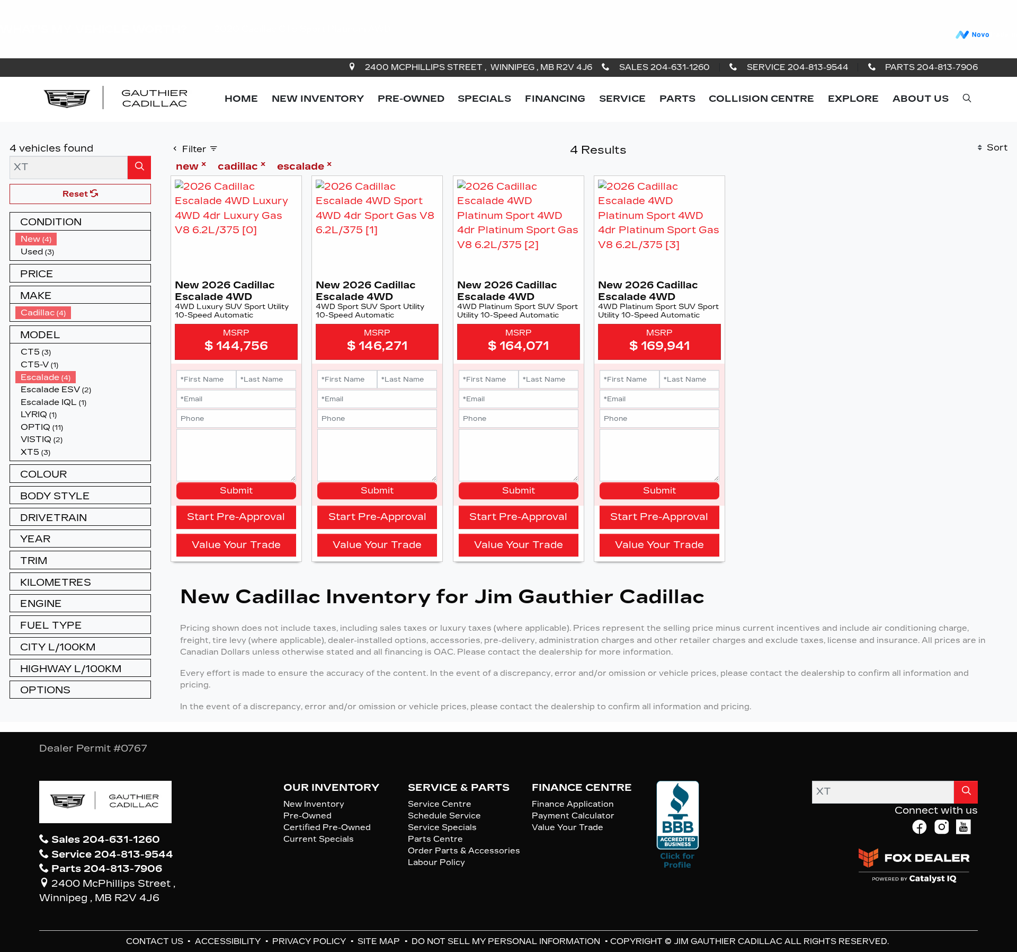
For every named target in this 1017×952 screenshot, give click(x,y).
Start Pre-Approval (236, 517)
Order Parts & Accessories (464, 851)
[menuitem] (83, 239)
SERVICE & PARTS (459, 787)
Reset (76, 194)
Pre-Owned (307, 816)
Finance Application (573, 804)
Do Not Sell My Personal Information (507, 941)
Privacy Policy (310, 941)
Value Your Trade (236, 545)
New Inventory (313, 804)
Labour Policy (436, 862)
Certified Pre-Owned (327, 827)
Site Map (380, 941)
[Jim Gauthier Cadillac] (116, 98)
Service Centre (439, 804)
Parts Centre (435, 839)
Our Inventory (331, 787)
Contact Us (155, 941)
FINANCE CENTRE (582, 787)
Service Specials (442, 827)
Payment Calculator (573, 816)
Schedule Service (444, 816)
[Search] (139, 167)
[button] (241, 99)
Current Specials (318, 839)
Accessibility (229, 941)
